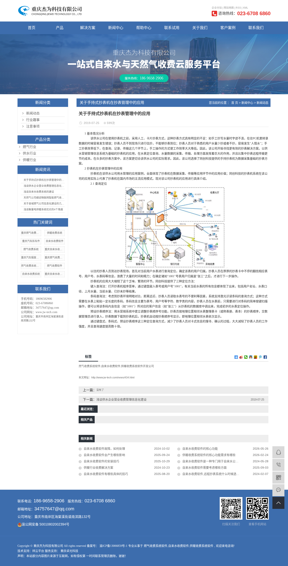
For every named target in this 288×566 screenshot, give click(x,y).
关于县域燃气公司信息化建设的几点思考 (44, 203)
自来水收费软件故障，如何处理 (104, 448)
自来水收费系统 (31, 274)
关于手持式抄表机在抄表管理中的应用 (44, 180)
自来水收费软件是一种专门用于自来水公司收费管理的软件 (220, 461)
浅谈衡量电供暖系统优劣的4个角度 (43, 209)
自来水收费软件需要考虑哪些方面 (204, 467)
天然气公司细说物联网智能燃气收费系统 (44, 197)
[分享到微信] (246, 357)
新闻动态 (33, 113)
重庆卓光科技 (69, 551)
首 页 (234, 102)
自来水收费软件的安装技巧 (101, 461)
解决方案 (87, 28)
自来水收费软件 (54, 241)
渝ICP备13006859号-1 (113, 545)
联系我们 (256, 28)
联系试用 (171, 28)
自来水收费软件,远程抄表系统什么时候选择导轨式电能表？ (221, 474)
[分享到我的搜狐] (255, 357)
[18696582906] (278, 465)
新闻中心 (115, 28)
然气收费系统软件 (31, 265)
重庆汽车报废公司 (31, 257)
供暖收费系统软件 (201, 545)
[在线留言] (278, 490)
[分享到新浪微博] (241, 357)
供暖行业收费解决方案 (98, 467)
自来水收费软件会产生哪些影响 (104, 455)
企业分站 (217, 7)
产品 (59, 28)
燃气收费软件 (54, 265)
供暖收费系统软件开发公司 (137, 366)
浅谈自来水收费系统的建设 (38, 191)
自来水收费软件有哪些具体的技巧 (106, 474)
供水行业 (29, 153)
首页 (31, 28)
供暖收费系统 (54, 232)
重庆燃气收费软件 (31, 232)
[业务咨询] (278, 452)
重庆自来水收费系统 (55, 249)
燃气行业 (29, 147)
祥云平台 (38, 551)
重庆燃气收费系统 (55, 257)
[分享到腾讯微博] (260, 357)
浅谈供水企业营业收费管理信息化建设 (44, 185)
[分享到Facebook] (265, 357)
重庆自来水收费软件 (55, 274)
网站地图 (229, 7)
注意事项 (33, 126)
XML (245, 7)
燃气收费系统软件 (155, 545)
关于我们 (199, 28)
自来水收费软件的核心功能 (200, 448)
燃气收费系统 (31, 249)
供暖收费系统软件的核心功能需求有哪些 (209, 455)
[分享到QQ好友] (251, 357)
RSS (238, 7)
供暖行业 (29, 160)
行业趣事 (33, 120)
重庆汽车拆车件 (31, 241)
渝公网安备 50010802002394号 (45, 524)
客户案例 (228, 28)
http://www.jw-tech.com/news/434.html (113, 377)
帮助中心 (143, 28)
